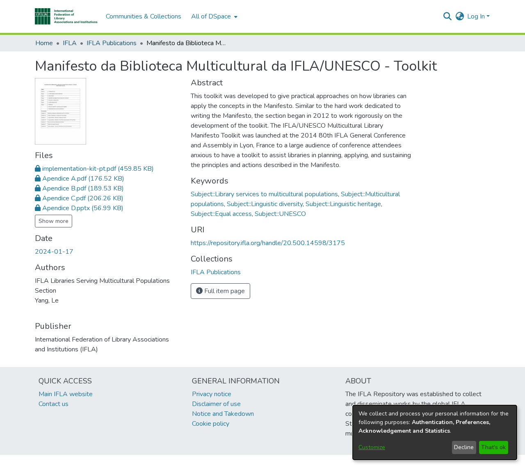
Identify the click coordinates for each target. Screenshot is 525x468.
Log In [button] (476, 16)
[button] (66, 16)
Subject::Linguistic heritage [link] (343, 204)
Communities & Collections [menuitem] (143, 16)
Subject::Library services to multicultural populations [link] (264, 194)
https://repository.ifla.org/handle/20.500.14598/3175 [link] (268, 243)
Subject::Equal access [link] (221, 213)
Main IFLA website (66, 394)
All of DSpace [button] (211, 16)
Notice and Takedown (223, 413)
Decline (464, 447)
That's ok (493, 447)
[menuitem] (213, 16)
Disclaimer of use (216, 403)
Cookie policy (210, 423)
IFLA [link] (70, 43)
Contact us (53, 403)
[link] (94, 168)
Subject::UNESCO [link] (280, 213)
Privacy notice (211, 394)
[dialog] (435, 432)
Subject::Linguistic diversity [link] (265, 204)
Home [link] (44, 43)
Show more (53, 221)
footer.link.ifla (226, 461)
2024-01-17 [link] (54, 251)
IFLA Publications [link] (112, 43)
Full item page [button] (224, 291)
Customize (371, 447)
